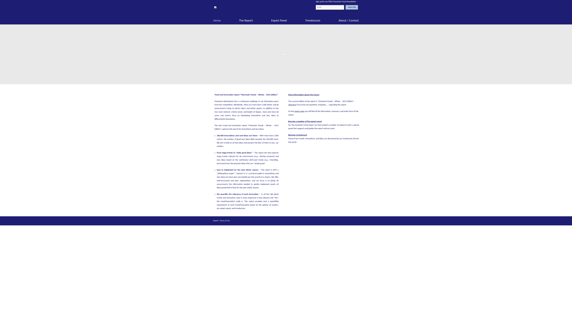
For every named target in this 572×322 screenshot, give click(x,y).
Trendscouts (312, 20)
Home (217, 20)
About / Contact (349, 20)
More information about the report (303, 95)
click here (292, 105)
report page (299, 111)
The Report (246, 20)
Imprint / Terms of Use (221, 221)
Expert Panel (279, 20)
